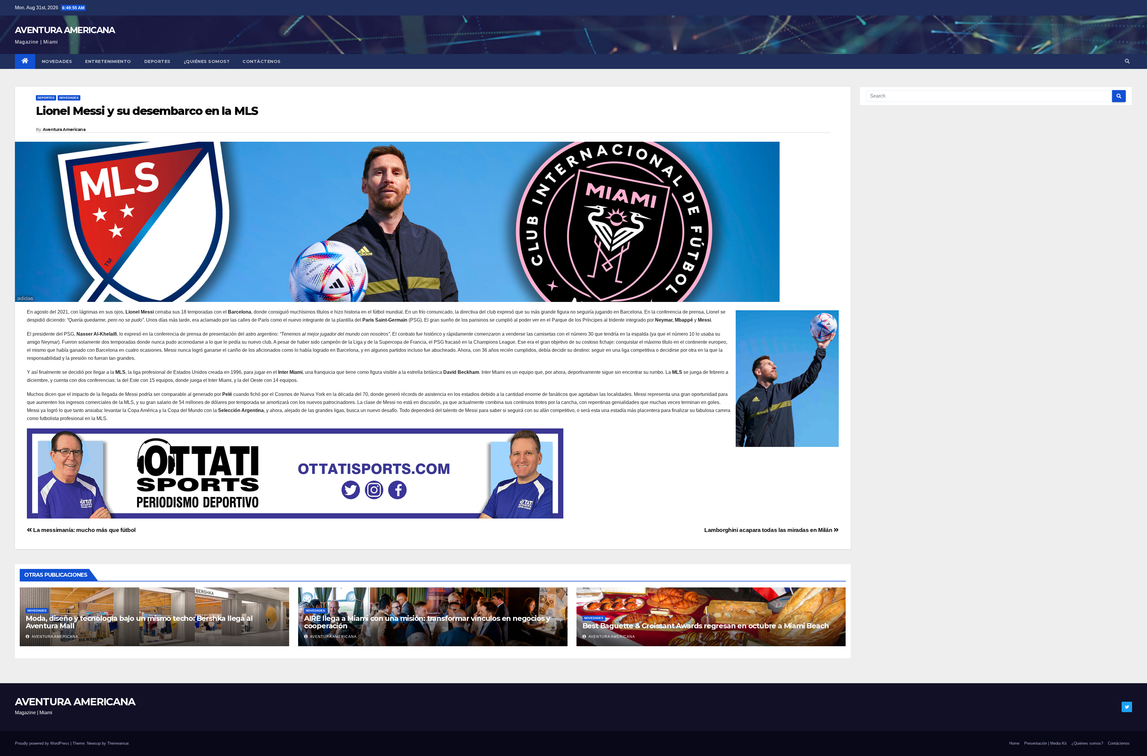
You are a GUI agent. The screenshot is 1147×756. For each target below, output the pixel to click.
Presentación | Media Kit (1045, 743)
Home (1014, 743)
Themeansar (117, 743)
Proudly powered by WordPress (42, 743)
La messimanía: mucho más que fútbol (84, 530)
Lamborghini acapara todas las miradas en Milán (769, 530)
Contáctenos (262, 61)
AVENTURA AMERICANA (65, 30)
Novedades (57, 61)
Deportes (157, 61)
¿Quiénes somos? (207, 61)
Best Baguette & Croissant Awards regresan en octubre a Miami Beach (705, 625)
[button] (1127, 61)
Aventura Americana (64, 129)
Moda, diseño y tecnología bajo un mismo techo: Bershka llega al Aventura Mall (139, 622)
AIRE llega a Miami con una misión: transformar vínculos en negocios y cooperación (427, 622)
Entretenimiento (108, 61)
